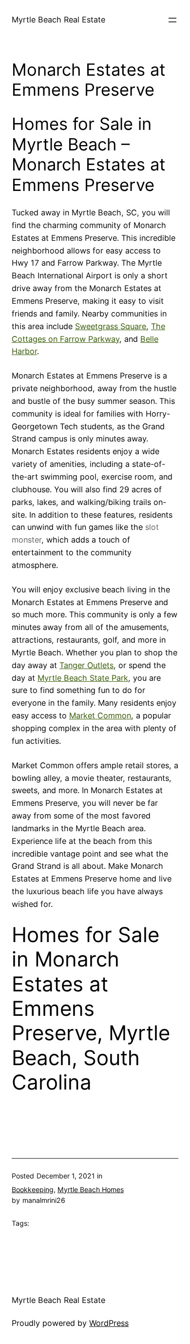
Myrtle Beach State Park (83, 678)
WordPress (109, 1323)
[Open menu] (172, 20)
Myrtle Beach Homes (90, 1189)
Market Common (100, 715)
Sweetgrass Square (110, 326)
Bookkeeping (33, 1189)
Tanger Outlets (86, 665)
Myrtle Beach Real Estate (58, 19)
